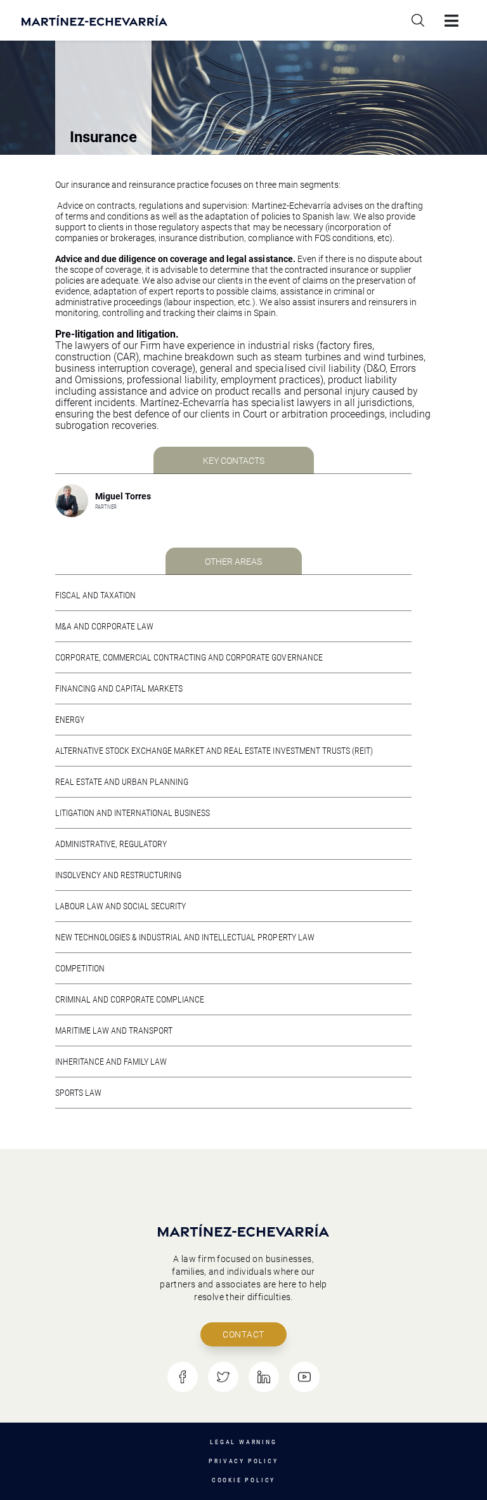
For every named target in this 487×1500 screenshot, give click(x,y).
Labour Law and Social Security (120, 906)
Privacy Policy (243, 1460)
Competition (80, 968)
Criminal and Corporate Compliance (129, 999)
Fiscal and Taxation (95, 595)
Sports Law (78, 1093)
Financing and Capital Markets (119, 688)
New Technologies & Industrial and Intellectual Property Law (185, 937)
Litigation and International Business (132, 813)
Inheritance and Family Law (111, 1061)
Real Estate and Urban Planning (121, 782)
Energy (69, 719)
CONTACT (243, 1334)
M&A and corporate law (104, 626)
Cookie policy (243, 1480)
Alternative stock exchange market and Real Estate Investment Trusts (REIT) (214, 751)
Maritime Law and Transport (113, 1030)
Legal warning (243, 1441)
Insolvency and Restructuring (118, 875)
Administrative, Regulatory (111, 844)
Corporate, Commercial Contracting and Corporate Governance (189, 657)
